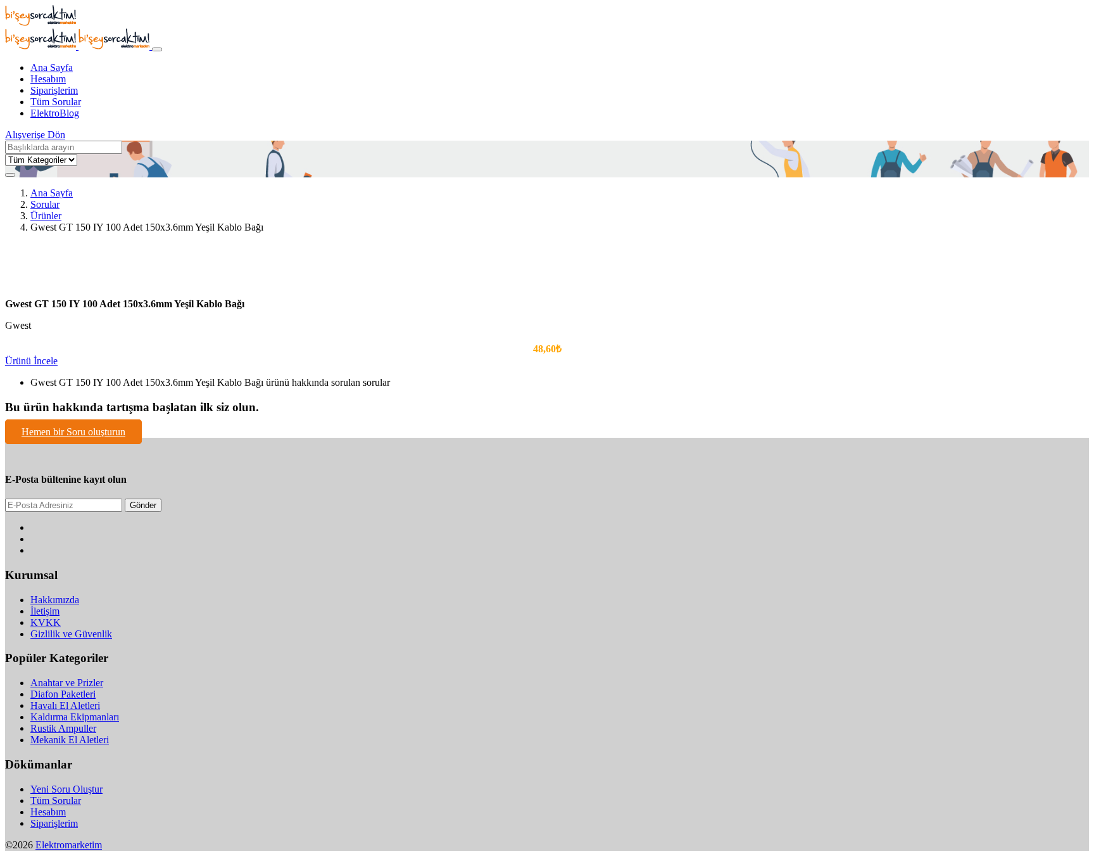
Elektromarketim (68, 844)
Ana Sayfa (51, 67)
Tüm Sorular (55, 101)
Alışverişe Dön (35, 134)
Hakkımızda (54, 599)
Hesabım (48, 78)
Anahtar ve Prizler (66, 682)
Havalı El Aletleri (65, 705)
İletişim (45, 611)
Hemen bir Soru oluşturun (73, 431)
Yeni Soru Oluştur (66, 789)
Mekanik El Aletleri (69, 739)
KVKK (45, 622)
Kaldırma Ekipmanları (74, 716)
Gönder (143, 505)
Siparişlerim (54, 90)
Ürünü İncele (31, 360)
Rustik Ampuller (63, 728)
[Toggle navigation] (157, 49)
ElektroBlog (54, 113)
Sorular (45, 204)
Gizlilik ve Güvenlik (71, 633)
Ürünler (45, 215)
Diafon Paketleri (63, 694)
